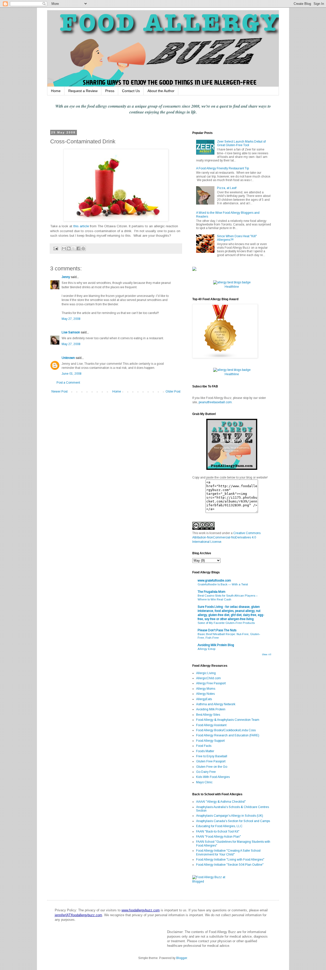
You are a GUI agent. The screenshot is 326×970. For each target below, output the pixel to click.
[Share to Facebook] (78, 248)
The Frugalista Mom (211, 592)
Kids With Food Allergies (213, 777)
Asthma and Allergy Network (215, 704)
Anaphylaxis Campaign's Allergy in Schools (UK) (229, 815)
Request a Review (83, 91)
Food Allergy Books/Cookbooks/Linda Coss (226, 730)
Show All (266, 654)
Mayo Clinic (204, 782)
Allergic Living (206, 673)
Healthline (232, 286)
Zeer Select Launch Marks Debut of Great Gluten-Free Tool (241, 143)
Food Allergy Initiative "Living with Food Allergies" (230, 859)
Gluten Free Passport (210, 761)
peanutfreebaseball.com (215, 402)
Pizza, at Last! (227, 188)
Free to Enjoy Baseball (211, 756)
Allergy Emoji (206, 648)
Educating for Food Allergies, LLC (219, 826)
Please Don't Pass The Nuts (217, 630)
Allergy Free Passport (211, 683)
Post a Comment (68, 382)
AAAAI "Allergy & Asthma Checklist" (221, 801)
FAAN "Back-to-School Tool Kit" (217, 831)
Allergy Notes (205, 694)
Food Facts (203, 746)
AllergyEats (204, 699)
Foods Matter (205, 751)
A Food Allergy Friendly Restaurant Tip (222, 168)
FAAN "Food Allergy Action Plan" (218, 836)
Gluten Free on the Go (211, 767)
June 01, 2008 (72, 373)
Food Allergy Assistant (211, 725)
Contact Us (131, 91)
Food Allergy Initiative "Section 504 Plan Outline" (230, 864)
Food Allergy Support (210, 740)
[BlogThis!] (68, 248)
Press (109, 91)
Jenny (66, 277)
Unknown (68, 358)
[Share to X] (73, 248)
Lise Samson (71, 332)
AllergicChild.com (208, 678)
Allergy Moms (205, 688)
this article (81, 226)
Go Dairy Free (206, 772)
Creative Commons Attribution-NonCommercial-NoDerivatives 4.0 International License (226, 537)
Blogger (181, 958)
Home (56, 91)
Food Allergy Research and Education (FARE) (227, 735)
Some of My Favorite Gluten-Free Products (226, 622)
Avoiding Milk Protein (210, 709)
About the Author (160, 91)
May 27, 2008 (71, 319)
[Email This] (63, 248)
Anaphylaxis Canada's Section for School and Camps (233, 821)
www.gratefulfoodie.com (214, 580)
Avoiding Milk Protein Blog (216, 645)
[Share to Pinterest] (83, 248)
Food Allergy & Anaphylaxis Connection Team (227, 720)
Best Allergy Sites (208, 714)
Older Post (173, 391)
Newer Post (59, 391)
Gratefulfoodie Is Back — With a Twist (223, 584)
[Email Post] (55, 248)
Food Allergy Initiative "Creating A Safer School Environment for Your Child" (228, 852)
